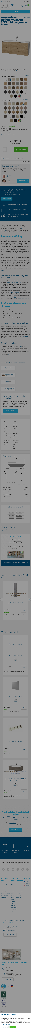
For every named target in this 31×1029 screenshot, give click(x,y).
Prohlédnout (14, 829)
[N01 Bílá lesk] (5, 79)
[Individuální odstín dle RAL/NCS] (19, 96)
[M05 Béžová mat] (11, 96)
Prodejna (12, 893)
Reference (19, 893)
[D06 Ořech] (21, 79)
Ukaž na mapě (8, 979)
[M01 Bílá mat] (25, 92)
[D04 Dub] (13, 79)
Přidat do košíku (22, 149)
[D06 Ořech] (17, 103)
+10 (15, 775)
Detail (24, 610)
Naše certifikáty (20, 891)
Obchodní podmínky (5, 884)
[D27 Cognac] (21, 87)
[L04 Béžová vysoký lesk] (17, 116)
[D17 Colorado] (13, 83)
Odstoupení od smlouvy (5, 886)
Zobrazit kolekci (7, 198)
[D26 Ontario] (17, 87)
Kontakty (2, 882)
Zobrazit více (19, 71)
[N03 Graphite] (5, 92)
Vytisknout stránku (26, 17)
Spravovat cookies (5, 1024)
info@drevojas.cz (11, 930)
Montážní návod (7, 530)
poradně (3, 348)
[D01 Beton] (9, 79)
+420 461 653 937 (6, 1)
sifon (15, 297)
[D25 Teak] (13, 87)
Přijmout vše (12, 1027)
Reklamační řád (4, 889)
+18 (15, 597)
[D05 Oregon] (17, 79)
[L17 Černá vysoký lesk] (21, 92)
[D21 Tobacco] (21, 83)
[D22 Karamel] (25, 83)
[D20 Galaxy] (17, 83)
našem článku (25, 336)
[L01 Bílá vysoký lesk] (9, 116)
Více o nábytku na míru (10, 410)
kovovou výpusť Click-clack (23, 298)
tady (9, 354)
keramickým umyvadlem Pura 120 (13, 282)
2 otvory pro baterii (15, 292)
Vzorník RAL (13, 905)
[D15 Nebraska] (5, 83)
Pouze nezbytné (4, 1027)
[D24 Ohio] (9, 87)
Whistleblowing (14, 907)
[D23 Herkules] (5, 87)
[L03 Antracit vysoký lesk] (13, 92)
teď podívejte (13, 823)
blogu (21, 346)
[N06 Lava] (9, 92)
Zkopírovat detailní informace (8, 134)
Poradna (12, 882)
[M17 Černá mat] (15, 96)
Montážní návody (14, 889)
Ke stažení (12, 895)
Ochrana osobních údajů (5, 893)
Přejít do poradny (23, 180)
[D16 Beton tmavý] (9, 83)
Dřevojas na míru (14, 891)
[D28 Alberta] (25, 87)
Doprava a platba (4, 891)
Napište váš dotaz (10, 934)
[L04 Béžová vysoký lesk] (17, 92)
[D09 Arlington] (25, 79)
